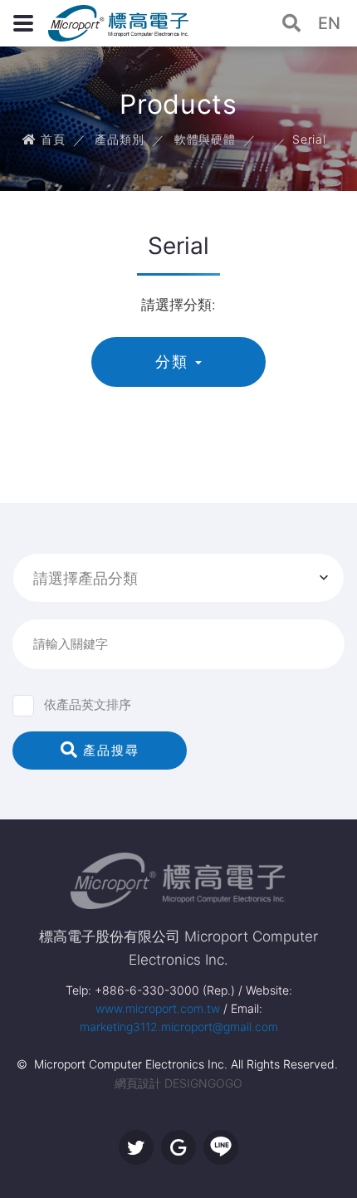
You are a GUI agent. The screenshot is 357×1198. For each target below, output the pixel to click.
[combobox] (178, 578)
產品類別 (119, 139)
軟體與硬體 (205, 139)
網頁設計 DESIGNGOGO (178, 1083)
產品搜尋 (108, 750)
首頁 (51, 139)
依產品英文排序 (87, 704)
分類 (171, 361)
